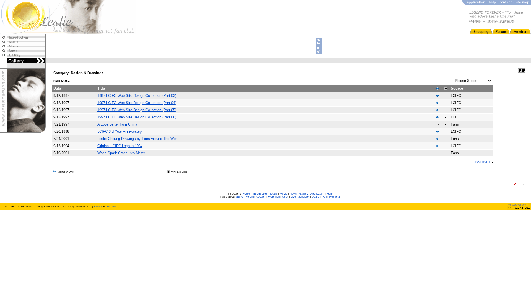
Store (239, 196)
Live (293, 196)
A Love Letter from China (117, 124)
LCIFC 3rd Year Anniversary (119, 131)
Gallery (303, 193)
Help (330, 193)
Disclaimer (112, 206)
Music (273, 193)
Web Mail (274, 196)
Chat (285, 196)
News (293, 193)
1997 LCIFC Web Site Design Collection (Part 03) (136, 96)
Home (246, 193)
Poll (324, 196)
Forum (250, 196)
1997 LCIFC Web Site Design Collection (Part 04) (136, 103)
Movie (283, 193)
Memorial (334, 196)
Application (317, 193)
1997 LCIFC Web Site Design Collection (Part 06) (136, 117)
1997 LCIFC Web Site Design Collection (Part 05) (136, 110)
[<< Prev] (481, 161)
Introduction (260, 193)
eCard (315, 196)
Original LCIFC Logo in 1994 (119, 146)
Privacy (97, 206)
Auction (261, 196)
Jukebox (303, 196)
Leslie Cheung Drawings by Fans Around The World (138, 139)
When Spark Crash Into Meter (121, 153)
